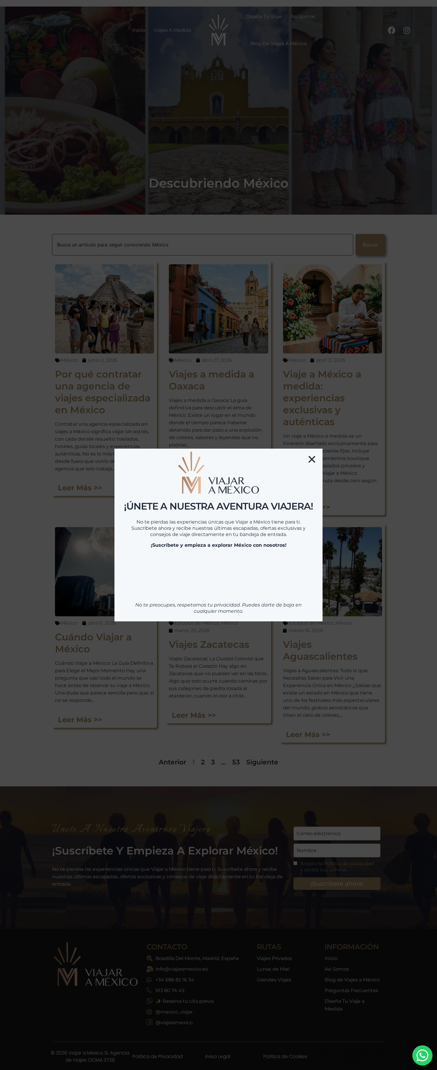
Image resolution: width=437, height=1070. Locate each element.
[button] (312, 447)
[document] (218, 535)
